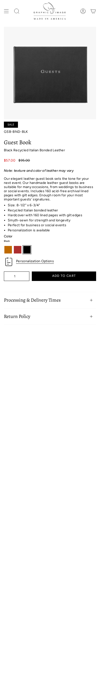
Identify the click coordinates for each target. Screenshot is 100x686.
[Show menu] (6, 11)
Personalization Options (35, 261)
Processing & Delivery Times (32, 300)
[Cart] (93, 11)
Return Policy (17, 316)
